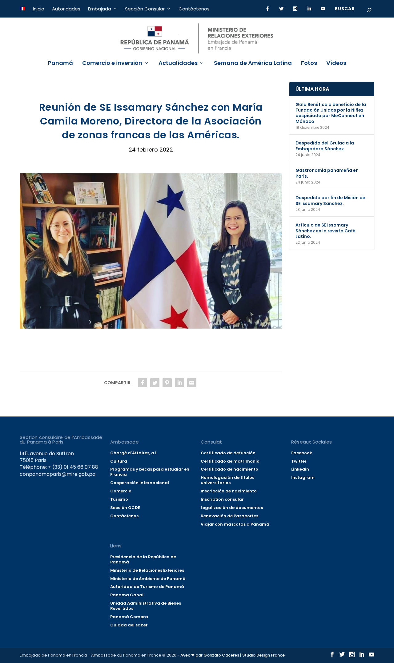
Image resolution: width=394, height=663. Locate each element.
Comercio (120, 491)
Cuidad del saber (129, 625)
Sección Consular (145, 9)
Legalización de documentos (232, 508)
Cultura (118, 461)
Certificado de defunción (228, 453)
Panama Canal (126, 595)
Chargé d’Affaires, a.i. (133, 453)
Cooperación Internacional (139, 483)
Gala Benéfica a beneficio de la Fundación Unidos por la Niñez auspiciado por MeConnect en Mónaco (331, 112)
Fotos (309, 64)
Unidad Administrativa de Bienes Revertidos (145, 605)
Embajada (99, 9)
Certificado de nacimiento (229, 469)
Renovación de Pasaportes (229, 516)
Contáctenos (194, 9)
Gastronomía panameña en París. (327, 173)
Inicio (38, 9)
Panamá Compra (129, 617)
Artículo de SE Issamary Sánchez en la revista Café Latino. (326, 230)
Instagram (303, 477)
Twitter (299, 461)
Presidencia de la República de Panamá (143, 559)
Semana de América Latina (253, 64)
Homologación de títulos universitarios (227, 480)
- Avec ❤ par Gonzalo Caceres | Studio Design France (231, 655)
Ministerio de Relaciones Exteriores (147, 570)
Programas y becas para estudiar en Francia (149, 471)
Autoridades (66, 9)
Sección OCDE (125, 508)
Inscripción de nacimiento (229, 491)
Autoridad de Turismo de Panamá (147, 587)
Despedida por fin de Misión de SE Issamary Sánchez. (330, 200)
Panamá (60, 64)
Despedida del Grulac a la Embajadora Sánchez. (325, 146)
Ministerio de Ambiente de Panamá (148, 579)
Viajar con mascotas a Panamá (235, 524)
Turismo (119, 499)
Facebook (301, 453)
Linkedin (300, 469)
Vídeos (336, 64)
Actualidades (178, 64)
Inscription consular (222, 499)
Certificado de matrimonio (230, 461)
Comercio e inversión (112, 64)
